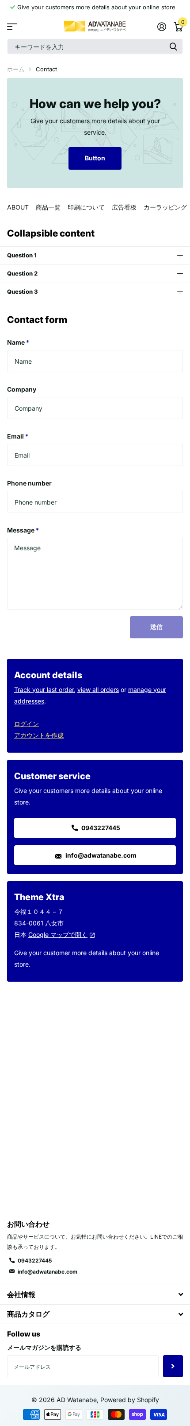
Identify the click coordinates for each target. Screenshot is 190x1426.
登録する (173, 1366)
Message (23, 530)
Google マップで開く (57, 934)
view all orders (98, 689)
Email (17, 436)
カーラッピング (165, 207)
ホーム (15, 69)
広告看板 (124, 207)
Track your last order (44, 689)
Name (18, 342)
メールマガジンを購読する (44, 1347)
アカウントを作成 (39, 735)
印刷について (86, 207)
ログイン (26, 723)
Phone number (29, 483)
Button (95, 158)
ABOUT (18, 207)
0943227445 (100, 828)
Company (21, 389)
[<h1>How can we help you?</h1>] (95, 133)
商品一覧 (48, 207)
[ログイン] (161, 26)
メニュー (12, 26)
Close (95, 1294)
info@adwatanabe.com (100, 855)
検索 (173, 46)
